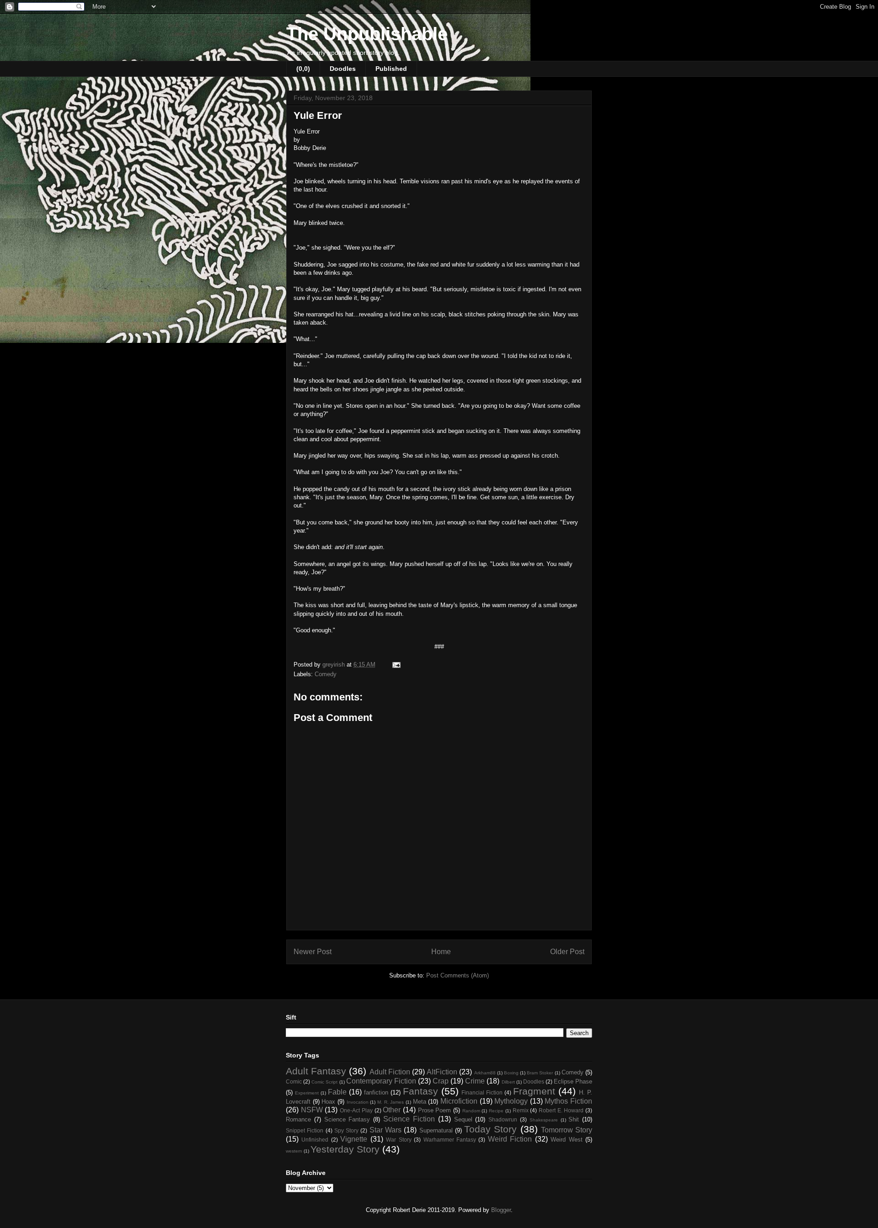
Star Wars (385, 1130)
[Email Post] (395, 664)
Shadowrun (502, 1119)
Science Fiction (409, 1119)
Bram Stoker (540, 1072)
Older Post (567, 952)
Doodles (343, 68)
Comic (294, 1081)
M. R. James (390, 1102)
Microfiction (458, 1101)
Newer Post (313, 952)
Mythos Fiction (568, 1101)
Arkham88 (485, 1072)
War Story (398, 1140)
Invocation (358, 1102)
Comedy (326, 674)
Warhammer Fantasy (449, 1140)
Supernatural (436, 1130)
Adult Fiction (389, 1072)
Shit (573, 1119)
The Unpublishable (367, 34)
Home (441, 952)
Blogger (501, 1210)
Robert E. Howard (561, 1110)
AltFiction (442, 1072)
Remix (521, 1110)
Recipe (496, 1110)
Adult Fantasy (316, 1071)
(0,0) (303, 68)
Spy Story (346, 1130)
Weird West (566, 1139)
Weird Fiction (510, 1139)
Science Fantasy (347, 1119)
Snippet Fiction (304, 1130)
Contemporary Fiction (381, 1081)
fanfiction (376, 1092)
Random (471, 1110)
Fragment (534, 1091)
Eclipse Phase (573, 1081)
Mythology (511, 1101)
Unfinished (314, 1140)
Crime (475, 1081)
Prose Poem (434, 1110)
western (294, 1150)
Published (391, 68)
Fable (337, 1092)
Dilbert (508, 1081)
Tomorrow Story (566, 1130)
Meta (419, 1101)
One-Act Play (356, 1110)
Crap (441, 1081)
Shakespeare (544, 1119)
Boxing (511, 1072)
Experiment (307, 1092)
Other (392, 1110)
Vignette (353, 1139)
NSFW (312, 1110)
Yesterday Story (345, 1149)
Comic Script (324, 1081)
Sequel (463, 1119)
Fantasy (420, 1091)
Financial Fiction (482, 1092)
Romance (298, 1119)
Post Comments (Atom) (457, 975)
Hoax (328, 1101)
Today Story (490, 1129)
